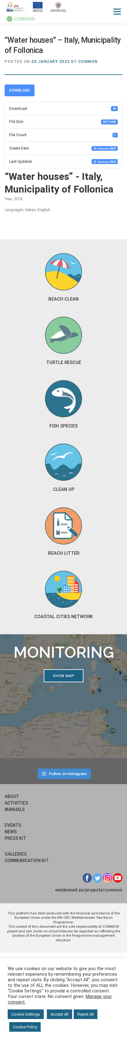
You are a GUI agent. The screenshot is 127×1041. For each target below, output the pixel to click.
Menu (116, 11)
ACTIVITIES (16, 802)
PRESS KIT (15, 838)
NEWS (11, 831)
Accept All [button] (59, 1014)
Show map (63, 676)
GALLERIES (16, 854)
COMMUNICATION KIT (27, 860)
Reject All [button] (85, 1014)
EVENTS (13, 825)
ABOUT (12, 796)
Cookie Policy (25, 1027)
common (88, 61)
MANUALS (15, 809)
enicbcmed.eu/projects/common (88, 889)
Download (19, 90)
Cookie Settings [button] (25, 1014)
